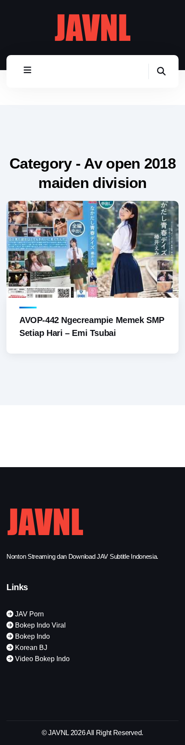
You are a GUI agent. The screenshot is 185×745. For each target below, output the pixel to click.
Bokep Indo (31, 636)
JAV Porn (28, 614)
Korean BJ (30, 647)
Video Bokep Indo (41, 658)
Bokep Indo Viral (39, 625)
